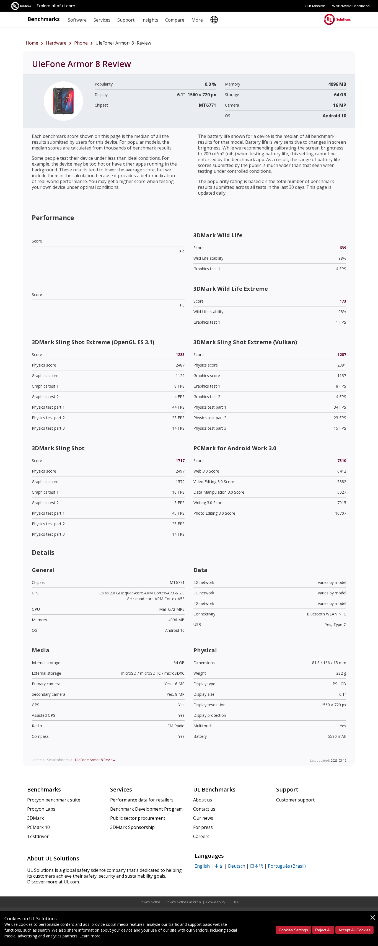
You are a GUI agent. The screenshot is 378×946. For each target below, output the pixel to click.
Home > (38, 759)
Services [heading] (102, 20)
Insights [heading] (149, 20)
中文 (218, 866)
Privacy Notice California (183, 902)
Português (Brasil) (287, 866)
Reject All (323, 930)
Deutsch (236, 866)
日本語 (256, 866)
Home (32, 43)
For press (203, 827)
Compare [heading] (174, 20)
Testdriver (38, 836)
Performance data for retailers (142, 800)
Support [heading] (125, 20)
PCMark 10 (38, 827)
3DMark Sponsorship (132, 827)
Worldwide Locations (351, 6)
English (202, 866)
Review (95, 759)
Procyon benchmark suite (53, 800)
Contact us (204, 809)
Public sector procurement (137, 818)
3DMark (35, 818)
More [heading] (197, 20)
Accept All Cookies (354, 930)
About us (202, 800)
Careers (201, 836)
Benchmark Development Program (146, 809)
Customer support (295, 800)
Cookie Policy (215, 902)
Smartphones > (60, 759)
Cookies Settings (293, 930)
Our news (203, 818)
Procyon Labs (41, 809)
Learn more (89, 936)
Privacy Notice (149, 902)
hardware (56, 43)
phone (81, 43)
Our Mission (315, 6)
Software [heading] (77, 20)
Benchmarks (43, 19)
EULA (235, 902)
